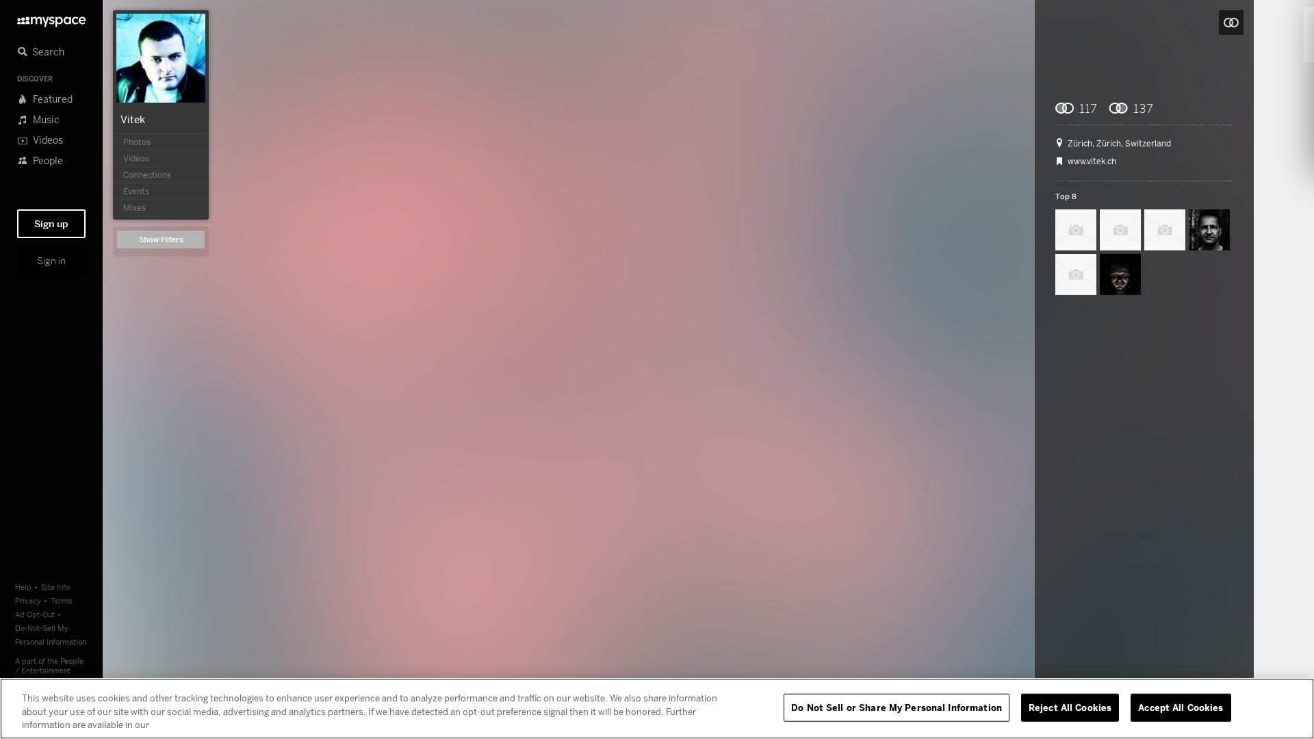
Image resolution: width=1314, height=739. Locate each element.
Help (23, 587)
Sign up (51, 224)
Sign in (51, 261)
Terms (62, 600)
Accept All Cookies (1180, 707)
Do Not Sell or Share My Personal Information (896, 707)
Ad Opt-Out (35, 614)
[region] (657, 708)
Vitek (132, 119)
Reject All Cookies (1070, 707)
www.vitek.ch (1092, 161)
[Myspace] (51, 18)
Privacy (28, 600)
